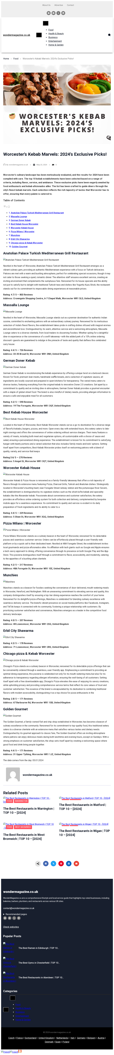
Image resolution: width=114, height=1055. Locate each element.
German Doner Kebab (21, 220)
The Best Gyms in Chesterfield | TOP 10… (39, 962)
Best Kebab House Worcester (24, 224)
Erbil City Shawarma (20, 239)
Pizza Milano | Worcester (22, 231)
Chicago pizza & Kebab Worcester (27, 243)
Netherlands (62, 1038)
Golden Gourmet (20, 246)
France (19, 1038)
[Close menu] (45, 23)
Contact (70, 5)
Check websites (11, 927)
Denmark (49, 1042)
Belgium (91, 1038)
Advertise (58, 5)
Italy (72, 1038)
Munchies (15, 235)
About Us (46, 5)
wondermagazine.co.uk (16, 35)
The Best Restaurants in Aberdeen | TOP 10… (41, 977)
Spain (58, 1042)
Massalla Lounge (19, 216)
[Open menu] (39, 35)
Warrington (21, 801)
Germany (81, 1038)
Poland (65, 1042)
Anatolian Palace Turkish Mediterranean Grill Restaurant (37, 213)
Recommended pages (16, 914)
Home (6, 58)
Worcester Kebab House (22, 228)
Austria (101, 1038)
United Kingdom (46, 1038)
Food (15, 58)
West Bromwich (23, 827)
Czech (11, 1038)
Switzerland (30, 1038)
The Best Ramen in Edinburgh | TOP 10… (38, 948)
